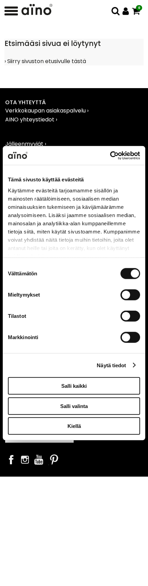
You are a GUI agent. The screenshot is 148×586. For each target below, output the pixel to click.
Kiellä (74, 426)
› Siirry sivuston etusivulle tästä (45, 61)
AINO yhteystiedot (30, 119)
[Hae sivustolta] (115, 11)
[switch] (130, 294)
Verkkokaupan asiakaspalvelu (46, 111)
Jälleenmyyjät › (25, 144)
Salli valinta (74, 406)
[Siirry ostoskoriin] (136, 11)
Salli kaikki (74, 386)
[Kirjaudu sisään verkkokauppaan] (125, 11)
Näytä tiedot (111, 365)
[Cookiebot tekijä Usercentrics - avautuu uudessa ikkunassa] (110, 155)
